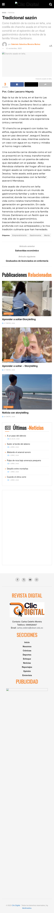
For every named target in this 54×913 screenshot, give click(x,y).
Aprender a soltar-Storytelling (19, 319)
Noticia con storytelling (15, 412)
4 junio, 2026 (14, 447)
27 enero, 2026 (9, 323)
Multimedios (26, 908)
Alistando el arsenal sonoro (19, 452)
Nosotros (27, 646)
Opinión (27, 671)
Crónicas (27, 650)
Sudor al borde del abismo (18, 443)
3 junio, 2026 (14, 455)
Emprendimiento (19, 235)
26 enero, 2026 (9, 417)
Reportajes (27, 667)
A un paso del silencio (16, 435)
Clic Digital (16, 905)
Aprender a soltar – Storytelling (20, 366)
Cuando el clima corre (16, 476)
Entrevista (27, 675)
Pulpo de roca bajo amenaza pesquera (24, 460)
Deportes (27, 654)
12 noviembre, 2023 (14, 48)
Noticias (11, 12)
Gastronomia (35, 235)
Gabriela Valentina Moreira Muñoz (25, 44)
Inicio (4, 12)
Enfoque (27, 658)
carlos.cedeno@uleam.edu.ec (30, 627)
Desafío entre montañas (17, 468)
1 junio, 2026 (14, 472)
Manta (47, 235)
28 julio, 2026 (14, 439)
